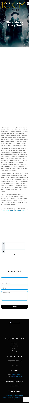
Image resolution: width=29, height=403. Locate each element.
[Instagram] (11, 356)
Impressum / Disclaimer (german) (14, 395)
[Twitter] (21, 356)
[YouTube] (14, 356)
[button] (28, 3)
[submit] (14, 255)
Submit (14, 307)
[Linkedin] (18, 356)
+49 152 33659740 (17, 374)
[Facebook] (7, 356)
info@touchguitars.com (16, 376)
